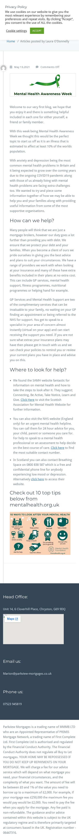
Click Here (27, 400)
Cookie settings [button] (16, 31)
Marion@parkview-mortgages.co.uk (27, 673)
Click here (57, 448)
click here (37, 479)
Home (11, 41)
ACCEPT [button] (37, 30)
